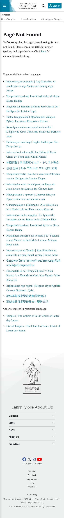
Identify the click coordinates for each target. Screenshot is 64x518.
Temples (5, 14)
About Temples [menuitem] (27, 19)
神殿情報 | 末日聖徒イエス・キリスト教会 (32, 162)
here (43, 51)
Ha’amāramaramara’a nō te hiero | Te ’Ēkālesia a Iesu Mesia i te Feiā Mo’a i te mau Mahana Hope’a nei (32, 240)
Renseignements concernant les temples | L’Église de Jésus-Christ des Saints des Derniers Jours (33, 131)
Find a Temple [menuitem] (7, 19)
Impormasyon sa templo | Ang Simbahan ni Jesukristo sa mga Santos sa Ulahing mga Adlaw (30, 85)
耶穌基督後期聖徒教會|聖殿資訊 (26, 296)
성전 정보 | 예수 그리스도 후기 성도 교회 (31, 168)
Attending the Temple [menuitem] (51, 19)
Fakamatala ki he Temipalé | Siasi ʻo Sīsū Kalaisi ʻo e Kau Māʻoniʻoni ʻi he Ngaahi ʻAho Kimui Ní (33, 275)
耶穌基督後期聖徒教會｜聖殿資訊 (27, 301)
